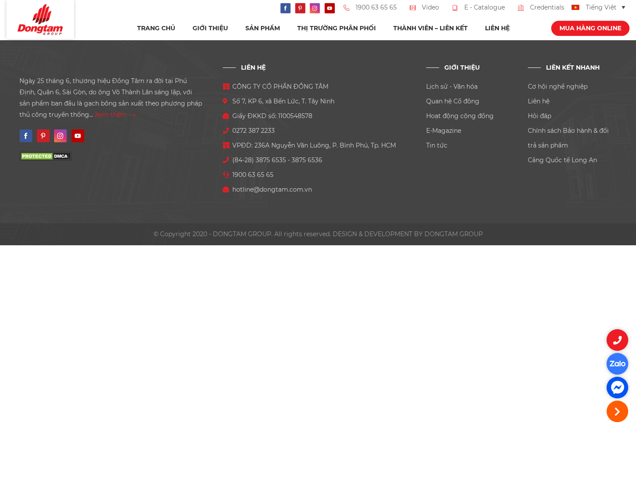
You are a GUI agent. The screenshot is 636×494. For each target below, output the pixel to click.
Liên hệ (497, 28)
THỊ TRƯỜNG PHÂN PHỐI (336, 28)
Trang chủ (156, 28)
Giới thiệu (210, 28)
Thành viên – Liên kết (430, 28)
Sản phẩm (262, 28)
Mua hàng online (590, 28)
